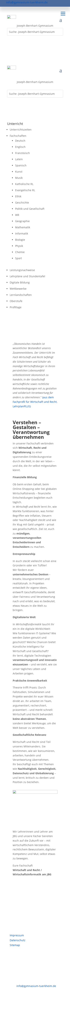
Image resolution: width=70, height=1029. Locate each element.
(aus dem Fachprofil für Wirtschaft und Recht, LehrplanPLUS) (35, 401)
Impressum (17, 935)
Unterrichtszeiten (21, 129)
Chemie (20, 252)
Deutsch (20, 140)
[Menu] (63, 13)
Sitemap (15, 945)
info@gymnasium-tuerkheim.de (27, 2)
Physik (19, 246)
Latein (19, 159)
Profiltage (15, 307)
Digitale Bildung (20, 282)
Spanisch (21, 165)
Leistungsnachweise (22, 270)
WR (17, 215)
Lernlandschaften (21, 295)
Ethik (18, 196)
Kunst (18, 171)
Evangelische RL (25, 190)
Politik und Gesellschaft (29, 208)
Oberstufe (16, 301)
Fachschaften (18, 136)
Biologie (20, 239)
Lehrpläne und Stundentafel (27, 276)
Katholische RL (24, 184)
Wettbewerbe (18, 288)
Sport (18, 258)
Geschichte (22, 202)
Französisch (22, 153)
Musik (19, 178)
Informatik (21, 233)
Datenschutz (17, 940)
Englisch (20, 147)
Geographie (22, 221)
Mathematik (22, 227)
